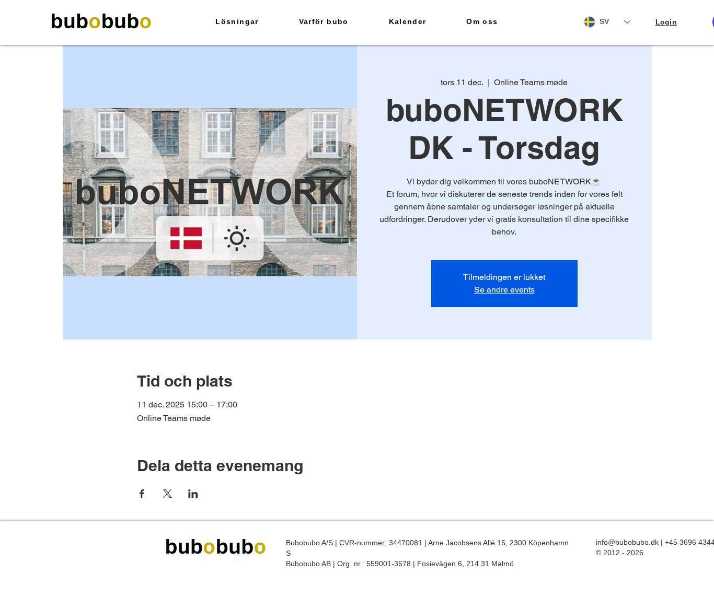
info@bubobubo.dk (627, 542)
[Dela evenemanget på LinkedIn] (193, 493)
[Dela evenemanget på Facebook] (142, 493)
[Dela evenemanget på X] (167, 493)
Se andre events (504, 290)
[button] (237, 22)
